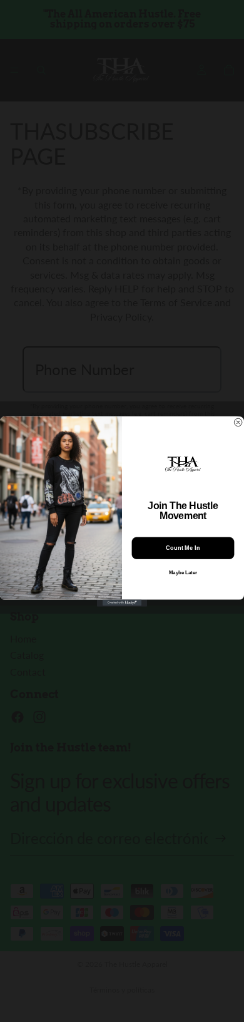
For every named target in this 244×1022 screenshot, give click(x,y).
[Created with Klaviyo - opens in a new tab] (122, 603)
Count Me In (183, 548)
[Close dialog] (237, 422)
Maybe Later (183, 573)
